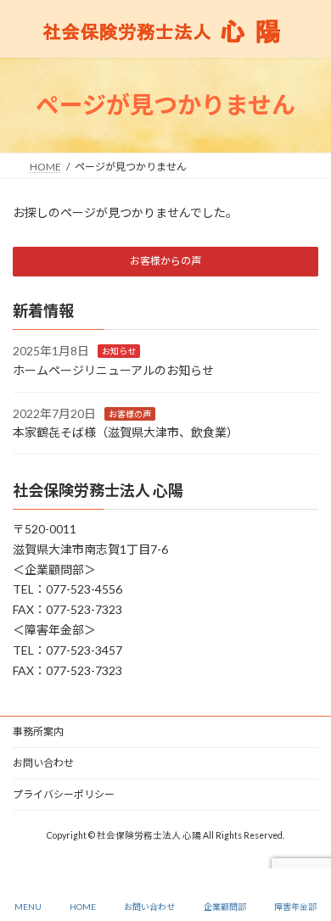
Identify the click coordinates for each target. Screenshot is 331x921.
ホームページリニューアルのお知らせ (113, 370)
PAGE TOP (304, 842)
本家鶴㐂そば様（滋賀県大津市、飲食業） (125, 432)
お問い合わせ (43, 762)
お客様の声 (130, 413)
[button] (165, 261)
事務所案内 (38, 731)
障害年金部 (295, 906)
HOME (83, 906)
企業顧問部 (225, 906)
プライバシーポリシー (64, 794)
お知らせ (119, 351)
